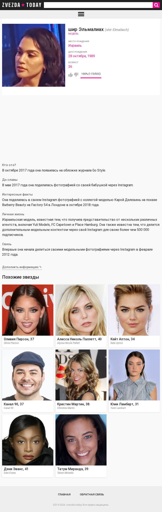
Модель (73, 33)
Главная (64, 494)
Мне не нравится (76, 75)
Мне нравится (70, 75)
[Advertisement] (81, 126)
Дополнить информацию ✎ (22, 267)
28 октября (77, 56)
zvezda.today (74, 504)
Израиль (75, 46)
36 (70, 67)
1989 (91, 56)
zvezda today (22, 5)
